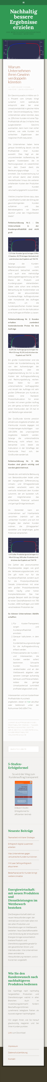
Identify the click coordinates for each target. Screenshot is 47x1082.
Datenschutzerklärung (17, 1052)
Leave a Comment (26, 89)
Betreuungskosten (17, 727)
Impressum (13, 1046)
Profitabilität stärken (18, 725)
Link (10, 1032)
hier (29, 702)
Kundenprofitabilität (18, 732)
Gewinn (17, 730)
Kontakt (11, 1059)
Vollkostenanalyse (17, 735)
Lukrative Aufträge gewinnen (22, 722)
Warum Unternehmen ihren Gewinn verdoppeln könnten (19, 74)
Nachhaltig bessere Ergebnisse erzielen (23, 19)
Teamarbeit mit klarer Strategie (21, 837)
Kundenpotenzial (30, 730)
